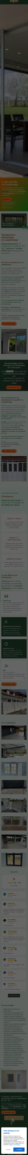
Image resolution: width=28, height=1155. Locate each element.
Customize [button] (8, 1149)
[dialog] (14, 1140)
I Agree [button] (19, 1149)
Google (11, 1144)
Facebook (16, 1144)
